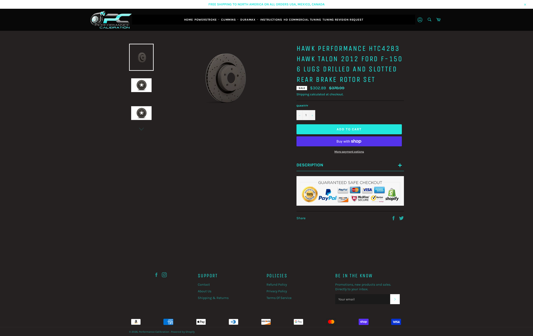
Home (188, 19)
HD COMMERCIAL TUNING (302, 19)
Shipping (302, 94)
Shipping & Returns (213, 298)
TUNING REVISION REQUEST (343, 19)
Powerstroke (206, 19)
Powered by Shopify (183, 331)
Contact (204, 284)
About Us (204, 291)
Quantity (302, 105)
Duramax (248, 19)
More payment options (349, 151)
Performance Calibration (154, 331)
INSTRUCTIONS (271, 19)
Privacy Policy (276, 291)
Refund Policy (276, 284)
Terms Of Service (278, 298)
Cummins (229, 19)
